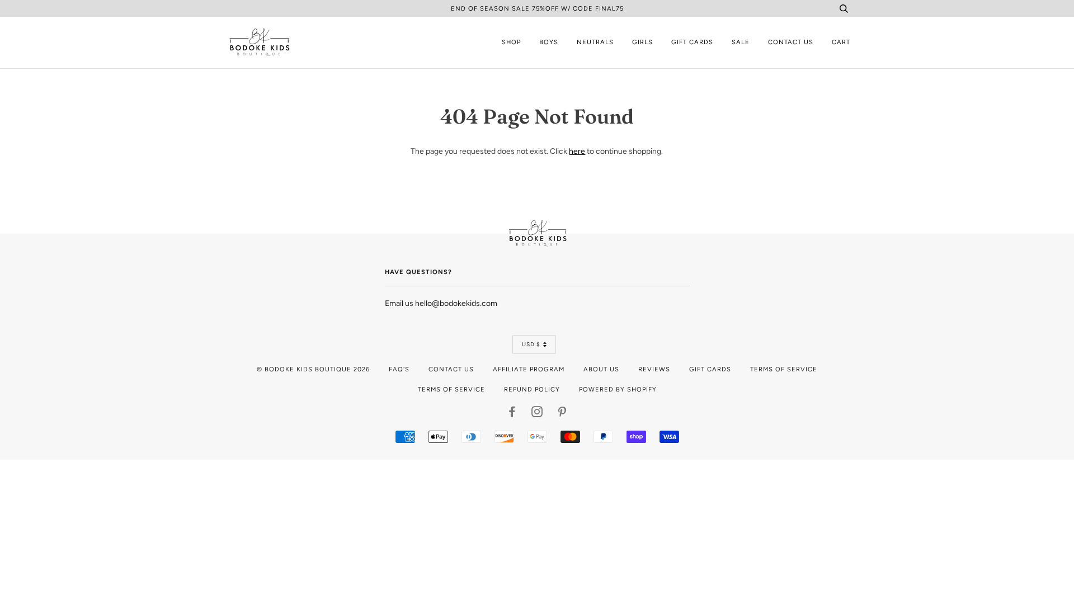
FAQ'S (399, 369)
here (577, 151)
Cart (841, 42)
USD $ (531, 344)
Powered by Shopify (618, 389)
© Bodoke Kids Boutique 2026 (313, 369)
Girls (642, 42)
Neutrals (595, 42)
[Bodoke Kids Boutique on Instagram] (537, 414)
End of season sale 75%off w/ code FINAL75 (537, 8)
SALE (741, 42)
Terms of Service (783, 369)
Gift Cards (692, 42)
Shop (511, 42)
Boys (548, 42)
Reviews (654, 369)
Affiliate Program (528, 369)
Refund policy (532, 389)
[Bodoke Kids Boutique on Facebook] (512, 414)
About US (601, 369)
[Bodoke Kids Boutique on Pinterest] (562, 414)
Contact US (451, 369)
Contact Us (790, 42)
